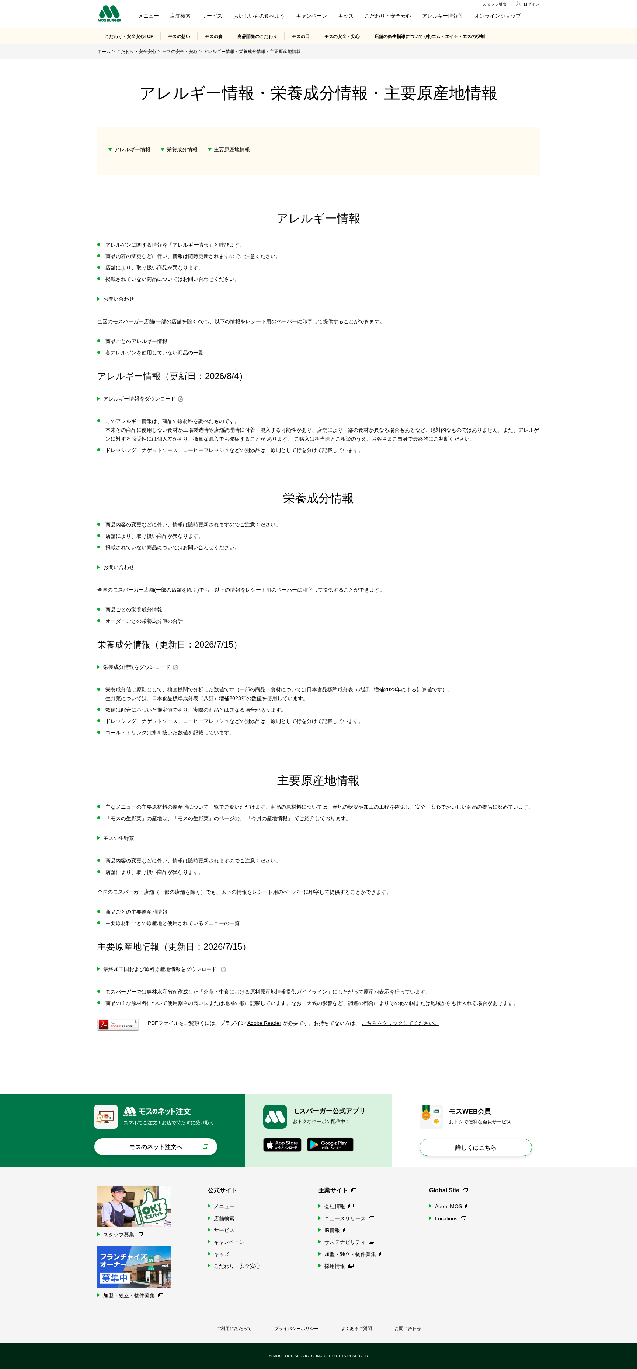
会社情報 (334, 1206)
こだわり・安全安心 (388, 16)
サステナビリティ (345, 1242)
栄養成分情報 (182, 149)
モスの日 (301, 36)
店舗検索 (180, 16)
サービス (212, 16)
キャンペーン (311, 16)
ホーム (104, 51)
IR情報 (332, 1230)
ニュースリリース (345, 1218)
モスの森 (214, 36)
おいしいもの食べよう (259, 16)
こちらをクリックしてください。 (400, 1023)
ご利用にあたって (234, 1328)
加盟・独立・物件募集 (350, 1254)
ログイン (531, 4)
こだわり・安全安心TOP (129, 36)
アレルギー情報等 (442, 16)
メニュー (148, 16)
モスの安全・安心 (342, 36)
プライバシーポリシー (296, 1328)
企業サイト (333, 1190)
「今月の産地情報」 (269, 818)
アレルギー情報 (132, 149)
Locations (446, 1218)
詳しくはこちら (476, 1147)
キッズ (346, 16)
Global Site (444, 1190)
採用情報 (334, 1266)
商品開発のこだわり (257, 36)
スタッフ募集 (495, 4)
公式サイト (222, 1190)
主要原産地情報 (232, 149)
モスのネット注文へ (155, 1147)
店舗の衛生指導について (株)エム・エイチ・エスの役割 (430, 36)
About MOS (448, 1206)
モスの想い (179, 36)
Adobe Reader (264, 1023)
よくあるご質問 (356, 1328)
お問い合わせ (407, 1328)
